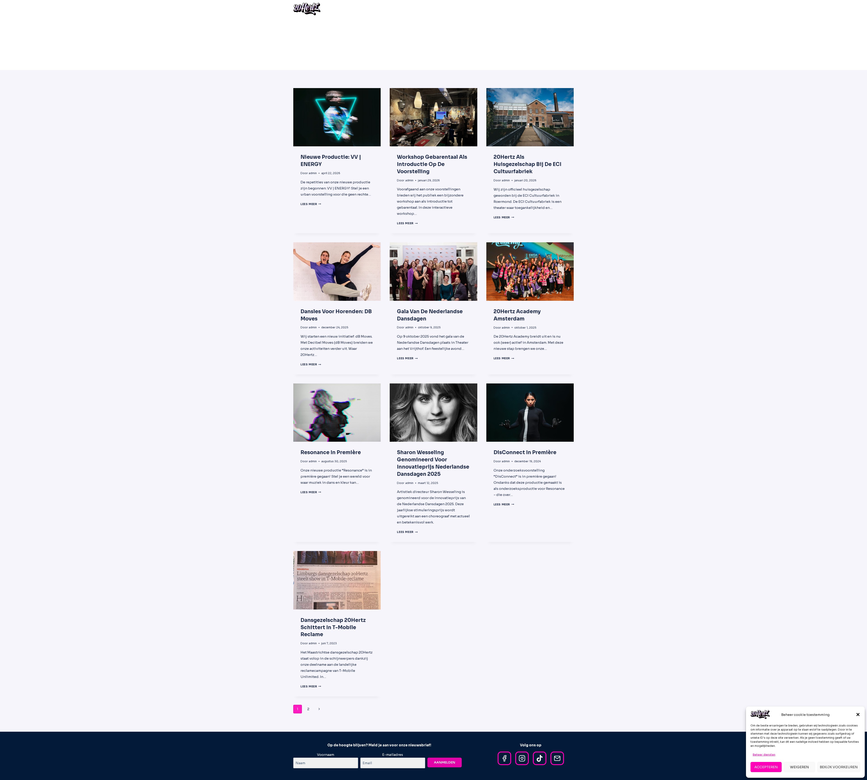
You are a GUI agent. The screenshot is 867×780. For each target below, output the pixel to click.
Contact (564, 9)
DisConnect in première (525, 452)
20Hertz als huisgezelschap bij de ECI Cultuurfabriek (527, 164)
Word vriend (541, 9)
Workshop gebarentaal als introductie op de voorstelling (432, 164)
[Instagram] (522, 758)
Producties (491, 9)
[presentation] (337, 117)
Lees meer (311, 204)
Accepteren (766, 767)
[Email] (557, 758)
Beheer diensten (764, 754)
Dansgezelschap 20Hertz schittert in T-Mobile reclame (333, 627)
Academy (468, 9)
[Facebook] (504, 758)
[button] (858, 714)
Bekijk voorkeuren (839, 767)
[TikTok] (539, 758)
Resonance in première (331, 452)
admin (313, 173)
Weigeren (799, 767)
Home (431, 9)
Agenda (448, 9)
